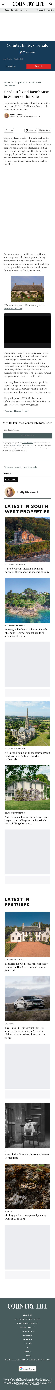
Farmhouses (10, 479)
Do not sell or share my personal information (27, 1360)
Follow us (32, 130)
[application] (27, 329)
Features (36, 117)
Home (7, 82)
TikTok (27, 1355)
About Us (27, 1315)
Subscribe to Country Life (16, 10)
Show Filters (11, 66)
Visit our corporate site (39, 1380)
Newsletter (46, 130)
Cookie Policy (27, 1331)
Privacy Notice (16, 445)
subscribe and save (13, 308)
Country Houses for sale (17, 410)
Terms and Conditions (27, 1323)
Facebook (27, 1339)
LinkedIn (27, 1351)
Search (38, 66)
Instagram (27, 1335)
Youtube (28, 1343)
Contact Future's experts (27, 1319)
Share (10, 130)
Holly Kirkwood (18, 114)
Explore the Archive (45, 10)
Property (19, 82)
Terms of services (27, 443)
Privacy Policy (27, 1327)
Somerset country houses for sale (21, 466)
